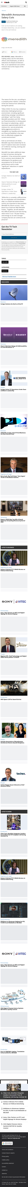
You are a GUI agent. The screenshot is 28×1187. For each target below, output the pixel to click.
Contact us (4, 1170)
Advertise (4, 1173)
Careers (4, 1166)
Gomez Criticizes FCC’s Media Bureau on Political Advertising (13, 1103)
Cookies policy (5, 1160)
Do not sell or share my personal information (13, 1177)
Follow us (15, 52)
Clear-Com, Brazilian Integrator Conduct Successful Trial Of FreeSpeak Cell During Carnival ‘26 (14, 1095)
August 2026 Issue (15, 6)
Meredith (5, 262)
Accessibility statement (8, 1163)
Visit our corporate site (14, 1138)
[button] (2, 2)
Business (4, 10)
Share (5, 52)
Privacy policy (5, 1156)
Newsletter (23, 52)
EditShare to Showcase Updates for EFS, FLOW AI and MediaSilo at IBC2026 (14, 1110)
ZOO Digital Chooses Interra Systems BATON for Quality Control (12, 1126)
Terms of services (20, 242)
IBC (25, 6)
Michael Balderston (13, 21)
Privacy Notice (22, 243)
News (3, 21)
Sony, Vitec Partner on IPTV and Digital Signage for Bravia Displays (14, 1118)
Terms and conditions (7, 1149)
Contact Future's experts (8, 1153)
